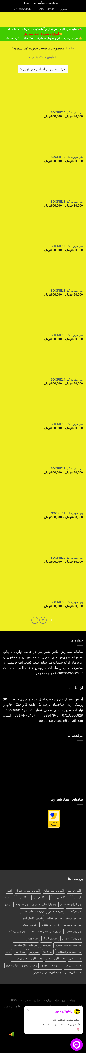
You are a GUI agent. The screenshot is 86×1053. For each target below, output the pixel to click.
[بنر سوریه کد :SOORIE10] (43, 540)
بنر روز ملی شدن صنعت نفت (45, 931)
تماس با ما (25, 1000)
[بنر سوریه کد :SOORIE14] (43, 362)
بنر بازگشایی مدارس (44, 904)
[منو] (80, 19)
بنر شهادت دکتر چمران (68, 944)
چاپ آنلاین (75, 958)
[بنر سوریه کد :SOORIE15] (43, 317)
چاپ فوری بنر (73, 972)
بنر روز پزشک (17, 931)
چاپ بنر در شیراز (71, 965)
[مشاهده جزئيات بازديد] (11, 1034)
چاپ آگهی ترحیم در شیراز (27, 958)
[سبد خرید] (5, 19)
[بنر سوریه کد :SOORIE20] (43, 94)
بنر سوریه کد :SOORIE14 (67, 379)
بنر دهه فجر (56, 911)
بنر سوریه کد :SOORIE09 (67, 602)
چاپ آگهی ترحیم (55, 958)
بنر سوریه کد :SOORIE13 (67, 424)
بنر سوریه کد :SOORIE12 (67, 468)
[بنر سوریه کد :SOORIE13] (43, 406)
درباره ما (47, 1000)
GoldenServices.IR (69, 673)
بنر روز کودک (50, 938)
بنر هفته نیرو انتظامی (68, 951)
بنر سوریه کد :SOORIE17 (67, 246)
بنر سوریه (33, 938)
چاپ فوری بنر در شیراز (47, 972)
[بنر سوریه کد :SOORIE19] (43, 139)
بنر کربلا (47, 951)
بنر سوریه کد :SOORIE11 (67, 513)
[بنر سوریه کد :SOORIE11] (43, 495)
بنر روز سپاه (30, 924)
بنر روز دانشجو (72, 924)
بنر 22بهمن (24, 897)
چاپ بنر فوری (49, 965)
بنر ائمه (9, 897)
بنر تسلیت (22, 904)
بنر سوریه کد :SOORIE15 (67, 335)
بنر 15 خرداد (41, 897)
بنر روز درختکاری (50, 924)
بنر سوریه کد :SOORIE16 (67, 290)
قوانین (37, 1000)
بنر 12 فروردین (61, 897)
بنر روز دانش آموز (32, 917)
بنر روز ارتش (73, 917)
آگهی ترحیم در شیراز (28, 890)
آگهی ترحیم (74, 890)
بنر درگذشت (74, 911)
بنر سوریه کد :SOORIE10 (67, 557)
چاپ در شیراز (29, 965)
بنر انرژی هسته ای (70, 904)
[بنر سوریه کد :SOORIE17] (43, 228)
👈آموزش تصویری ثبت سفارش (43, 33)
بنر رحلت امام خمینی (33, 911)
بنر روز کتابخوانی (71, 938)
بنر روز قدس (73, 931)
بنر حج (8, 904)
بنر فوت (46, 944)
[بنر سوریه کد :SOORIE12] (43, 451)
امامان (77, 897)
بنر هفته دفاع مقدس (26, 944)
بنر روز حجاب (54, 917)
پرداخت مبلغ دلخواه (65, 1000)
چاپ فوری (12, 965)
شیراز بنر (20, 951)
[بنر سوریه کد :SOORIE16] (43, 273)
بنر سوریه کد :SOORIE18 (67, 201)
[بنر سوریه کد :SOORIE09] (43, 584)
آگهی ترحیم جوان (54, 890)
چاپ (8, 951)
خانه (71, 48)
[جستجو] (62, 3)
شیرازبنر (34, 951)
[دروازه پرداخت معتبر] (54, 818)
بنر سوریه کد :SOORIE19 (67, 157)
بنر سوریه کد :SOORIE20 (67, 112)
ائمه (9, 890)
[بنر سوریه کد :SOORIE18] (43, 184)
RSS (14, 1000)
